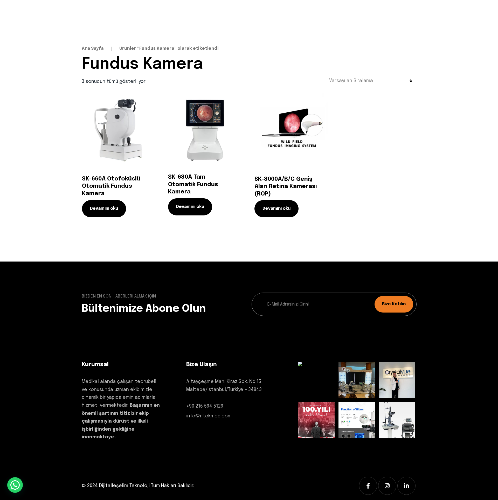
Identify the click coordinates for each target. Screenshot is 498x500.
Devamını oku (104, 208)
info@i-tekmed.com (209, 416)
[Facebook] (368, 486)
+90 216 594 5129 (204, 406)
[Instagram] (387, 486)
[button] (15, 485)
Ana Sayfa (92, 49)
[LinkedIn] (406, 486)
